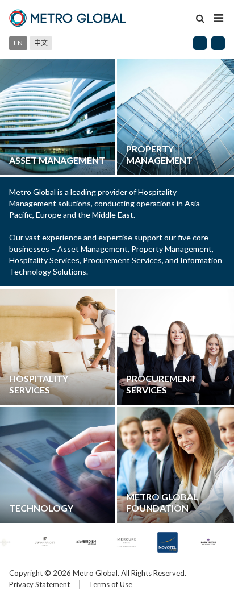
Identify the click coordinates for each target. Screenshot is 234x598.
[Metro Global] (68, 18)
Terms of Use (110, 584)
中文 (41, 43)
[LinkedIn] (218, 43)
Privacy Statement (39, 584)
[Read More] (57, 117)
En (18, 43)
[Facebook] (200, 43)
